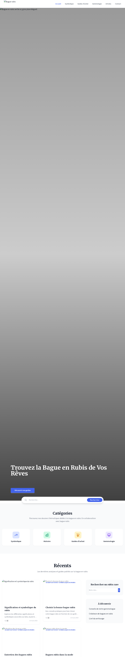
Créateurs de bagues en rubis (101, 613)
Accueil (58, 4)
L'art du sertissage (96, 618)
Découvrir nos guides (23, 490)
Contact (118, 4)
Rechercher (94, 500)
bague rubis (64, 521)
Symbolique (69, 4)
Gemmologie (97, 4)
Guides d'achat (83, 4)
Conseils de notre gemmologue (102, 609)
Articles (108, 4)
